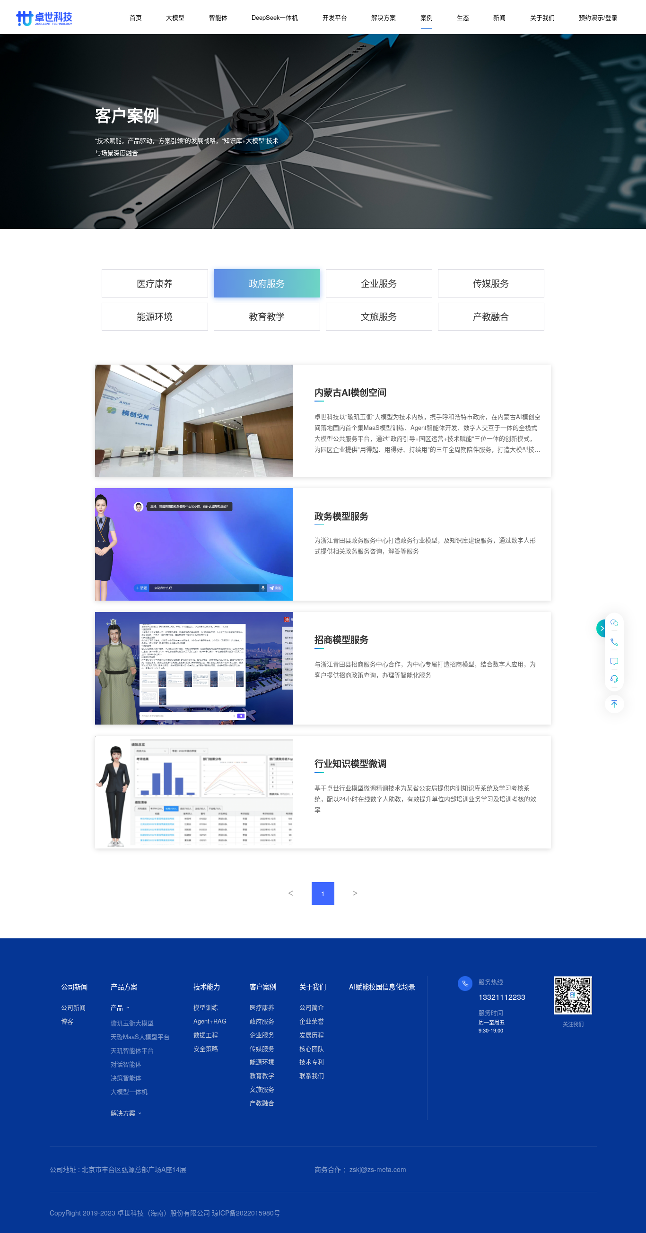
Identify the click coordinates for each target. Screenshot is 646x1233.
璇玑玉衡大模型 (132, 1022)
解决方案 (383, 17)
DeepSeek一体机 (275, 17)
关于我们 (542, 17)
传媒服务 (491, 283)
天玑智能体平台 (132, 1050)
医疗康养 (155, 283)
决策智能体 (126, 1077)
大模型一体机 (129, 1091)
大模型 (175, 17)
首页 (136, 17)
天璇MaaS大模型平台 (140, 1036)
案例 (426, 17)
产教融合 (491, 316)
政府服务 (267, 283)
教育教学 (267, 316)
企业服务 (379, 283)
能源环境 (155, 316)
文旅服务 (379, 316)
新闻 (499, 17)
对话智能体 (126, 1063)
